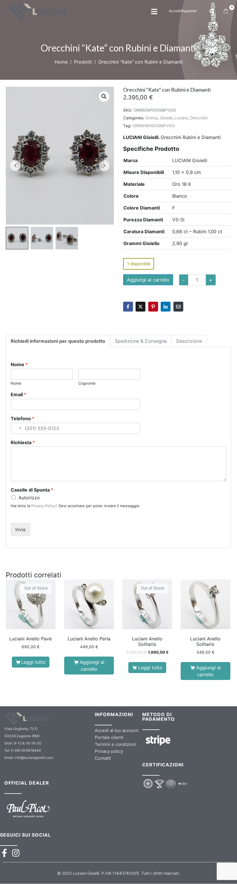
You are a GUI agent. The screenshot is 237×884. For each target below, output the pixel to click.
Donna (152, 118)
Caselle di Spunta (32, 490)
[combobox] (17, 428)
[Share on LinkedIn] (166, 307)
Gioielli (166, 118)
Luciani (181, 118)
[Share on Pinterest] (153, 307)
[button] (104, 96)
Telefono (22, 418)
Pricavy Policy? (44, 505)
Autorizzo (29, 498)
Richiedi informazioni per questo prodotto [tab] (58, 341)
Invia (20, 529)
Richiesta (23, 442)
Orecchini (199, 118)
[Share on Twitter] (140, 307)
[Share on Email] (178, 307)
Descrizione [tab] (189, 341)
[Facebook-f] (4, 853)
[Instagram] (16, 853)
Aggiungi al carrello (148, 280)
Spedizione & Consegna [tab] (141, 341)
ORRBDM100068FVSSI (153, 125)
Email (18, 394)
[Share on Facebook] (128, 307)
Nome (19, 364)
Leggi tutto (33, 662)
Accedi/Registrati (183, 11)
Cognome (87, 383)
